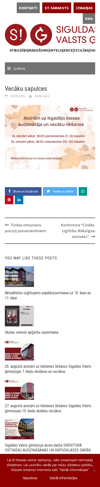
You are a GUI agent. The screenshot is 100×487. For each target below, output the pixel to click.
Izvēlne (19, 68)
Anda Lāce (42, 96)
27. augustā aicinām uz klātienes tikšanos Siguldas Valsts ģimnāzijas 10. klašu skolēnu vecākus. (48, 408)
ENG (89, 18)
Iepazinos (30, 478)
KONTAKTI (28, 7)
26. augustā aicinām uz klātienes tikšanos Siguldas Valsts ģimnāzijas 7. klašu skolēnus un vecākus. (48, 369)
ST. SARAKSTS (57, 7)
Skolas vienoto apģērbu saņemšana (31, 332)
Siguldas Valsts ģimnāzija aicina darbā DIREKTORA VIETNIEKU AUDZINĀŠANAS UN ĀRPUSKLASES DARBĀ (48, 448)
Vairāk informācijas (63, 478)
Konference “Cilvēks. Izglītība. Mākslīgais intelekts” (78, 230)
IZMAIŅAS (84, 7)
